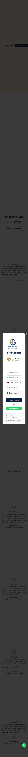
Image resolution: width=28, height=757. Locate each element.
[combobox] (8, 382)
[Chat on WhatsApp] (24, 745)
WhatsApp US (15, 408)
